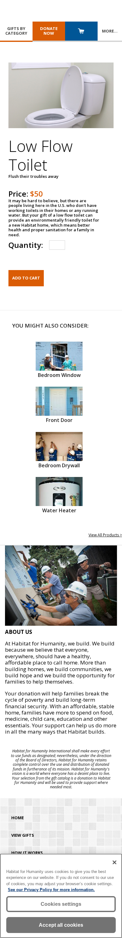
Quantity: (25, 245)
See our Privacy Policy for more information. (51, 889)
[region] (61, 896)
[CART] (81, 32)
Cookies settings (61, 904)
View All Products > (105, 535)
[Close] (114, 862)
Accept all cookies (61, 925)
